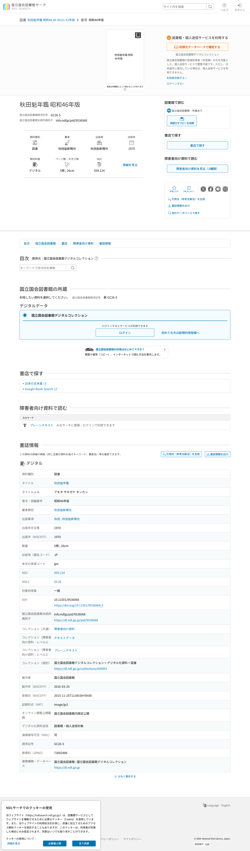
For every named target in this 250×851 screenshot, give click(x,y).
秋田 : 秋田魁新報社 (67, 519)
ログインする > (175, 83)
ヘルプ (224, 10)
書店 (64, 243)
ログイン (240, 10)
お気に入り (174, 191)
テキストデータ (64, 638)
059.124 (59, 572)
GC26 (57, 581)
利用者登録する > (177, 78)
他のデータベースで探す (186, 213)
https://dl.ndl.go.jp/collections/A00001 (80, 668)
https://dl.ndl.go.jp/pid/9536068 (76, 620)
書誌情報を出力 (181, 205)
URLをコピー (188, 191)
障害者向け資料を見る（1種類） (197, 168)
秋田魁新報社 (63, 510)
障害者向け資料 (83, 243)
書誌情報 (105, 243)
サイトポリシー (132, 839)
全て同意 (84, 843)
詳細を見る (130, 165)
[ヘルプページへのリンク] (125, 88)
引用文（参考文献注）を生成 (188, 199)
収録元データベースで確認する (199, 47)
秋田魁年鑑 (61, 483)
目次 (27, 243)
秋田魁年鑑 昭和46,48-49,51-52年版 (51, 20)
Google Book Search (39, 389)
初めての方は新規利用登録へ (180, 332)
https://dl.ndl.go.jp (67, 767)
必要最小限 (54, 843)
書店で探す (197, 145)
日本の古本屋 (34, 383)
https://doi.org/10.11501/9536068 (77, 605)
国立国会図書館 (45, 243)
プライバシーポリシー (106, 839)
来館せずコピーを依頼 (182, 123)
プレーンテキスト (41, 425)
